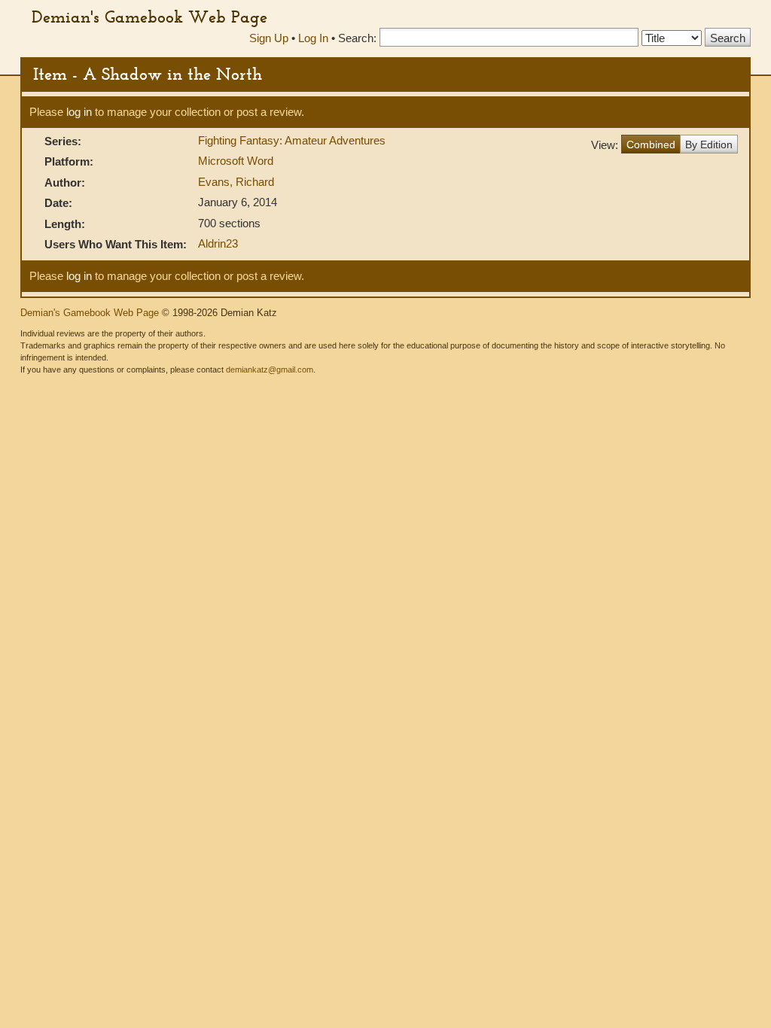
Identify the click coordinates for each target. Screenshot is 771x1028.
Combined (650, 144)
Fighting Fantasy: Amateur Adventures (292, 140)
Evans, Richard (236, 181)
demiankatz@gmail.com (269, 369)
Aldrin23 (218, 243)
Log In (313, 38)
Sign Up (268, 38)
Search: (357, 38)
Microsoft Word (235, 160)
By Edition (709, 144)
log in (79, 111)
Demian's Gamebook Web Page (149, 16)
